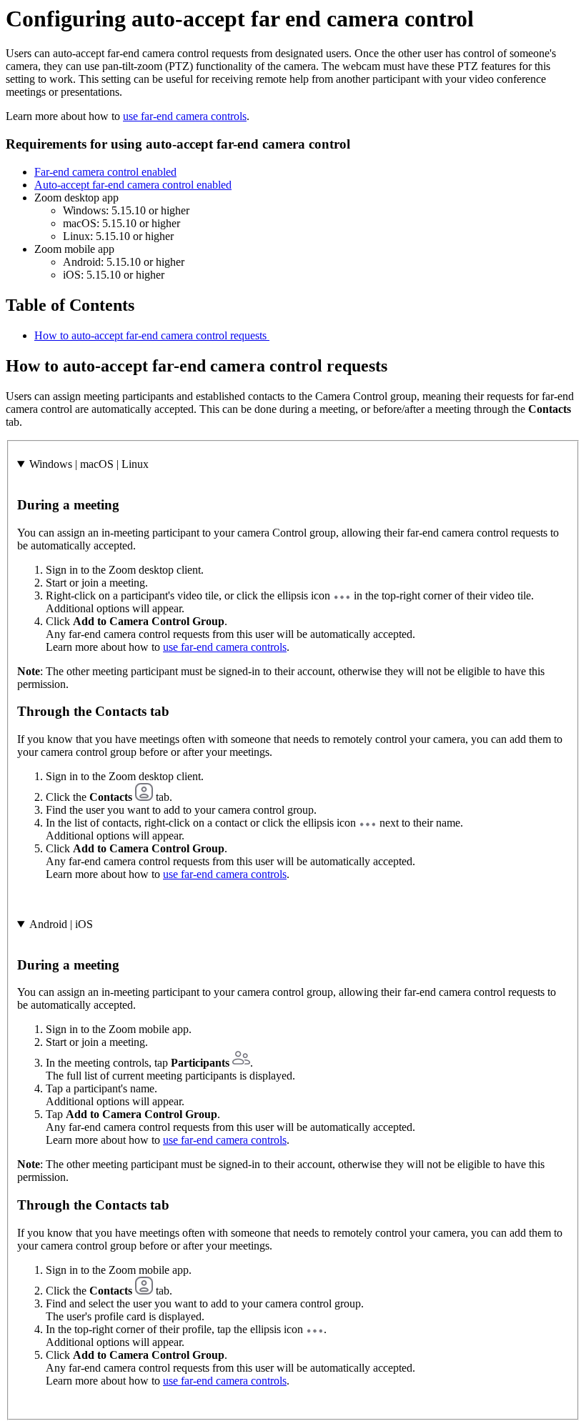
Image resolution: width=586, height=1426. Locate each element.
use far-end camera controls (185, 116)
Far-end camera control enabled (105, 172)
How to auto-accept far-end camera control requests (151, 335)
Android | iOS (61, 924)
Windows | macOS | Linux (89, 464)
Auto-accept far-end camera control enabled (133, 185)
